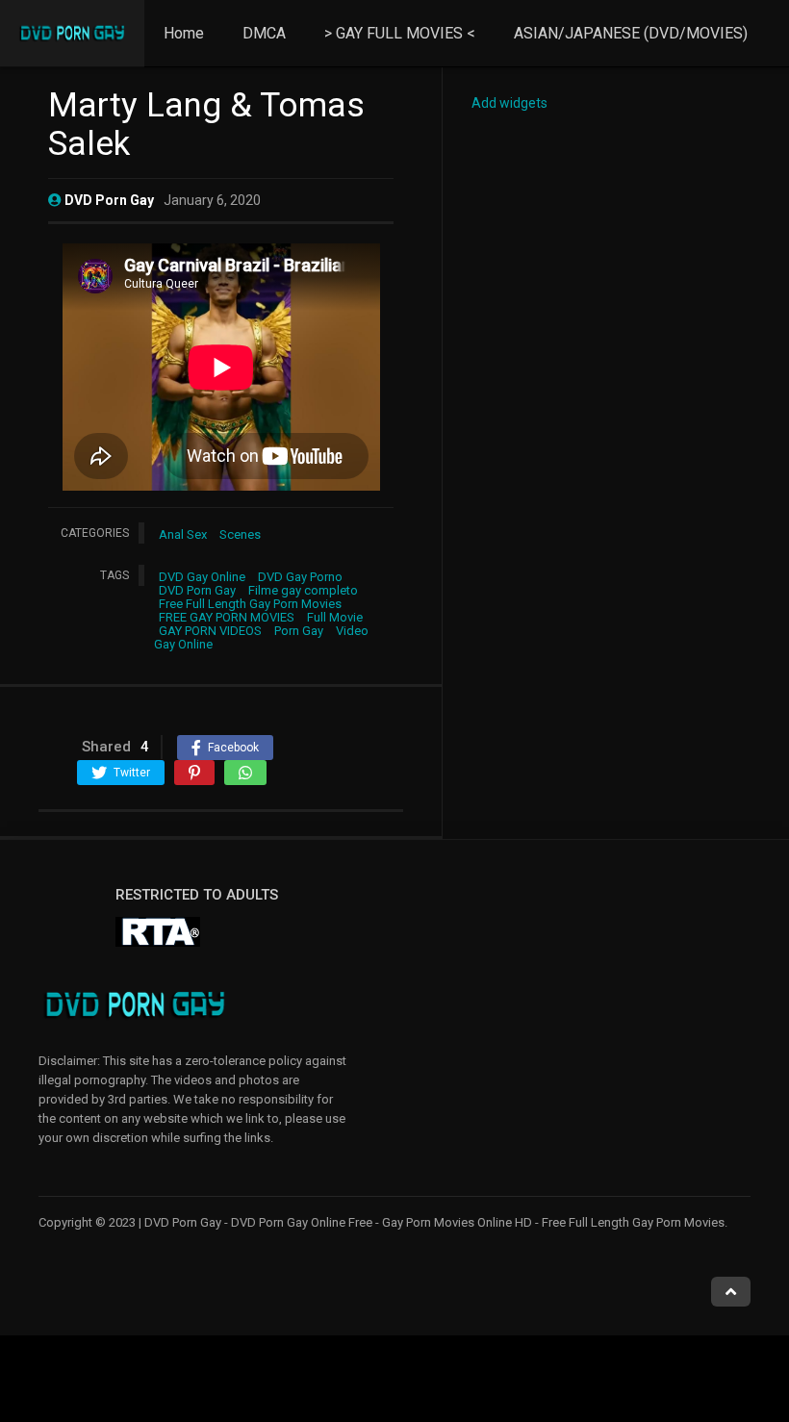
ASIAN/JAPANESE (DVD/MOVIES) (631, 33)
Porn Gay (298, 630)
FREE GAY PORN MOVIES (226, 617)
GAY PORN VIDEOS (210, 630)
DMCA (264, 33)
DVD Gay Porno (300, 577)
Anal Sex (183, 534)
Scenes (240, 534)
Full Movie (335, 617)
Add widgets (509, 103)
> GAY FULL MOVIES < (399, 33)
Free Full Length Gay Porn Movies (250, 604)
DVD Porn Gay (197, 590)
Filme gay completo (303, 590)
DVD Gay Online (202, 577)
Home (184, 33)
